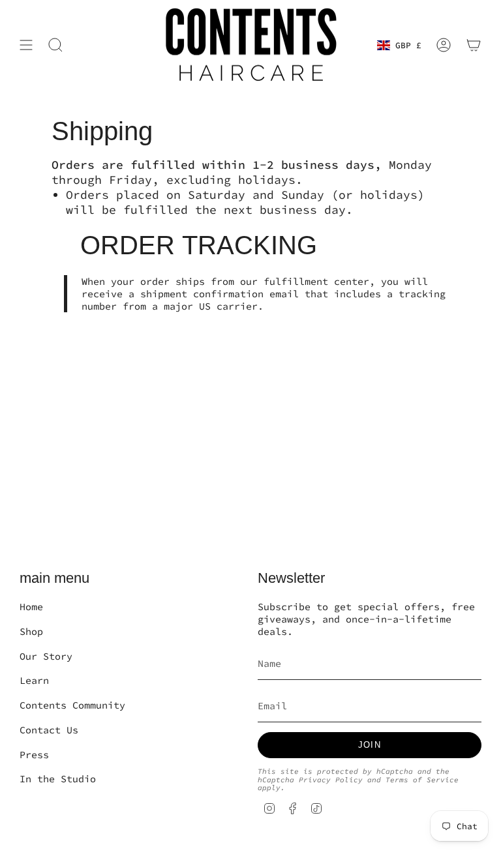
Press (34, 754)
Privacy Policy (331, 779)
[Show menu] (26, 45)
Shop (31, 631)
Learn (34, 680)
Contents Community (72, 705)
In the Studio (58, 779)
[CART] (474, 45)
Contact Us (49, 730)
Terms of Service (422, 779)
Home (31, 606)
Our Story (46, 656)
